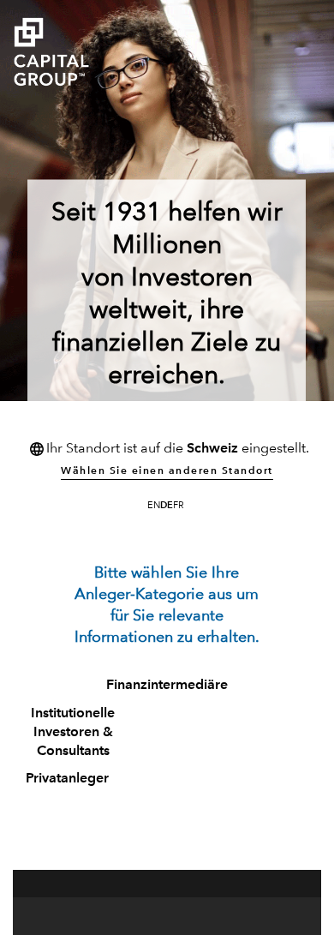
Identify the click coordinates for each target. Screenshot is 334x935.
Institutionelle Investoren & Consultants (73, 732)
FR (178, 506)
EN (153, 506)
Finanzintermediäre (167, 685)
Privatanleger (67, 779)
